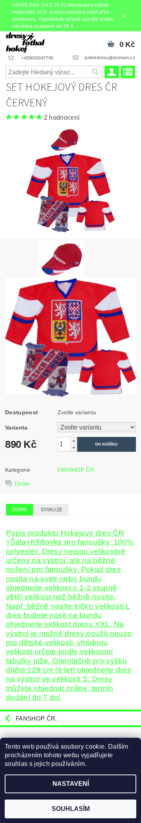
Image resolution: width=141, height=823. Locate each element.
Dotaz (22, 483)
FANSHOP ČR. (77, 470)
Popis (19, 509)
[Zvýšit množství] (73, 440)
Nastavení (70, 783)
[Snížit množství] (73, 447)
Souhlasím (71, 808)
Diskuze (51, 509)
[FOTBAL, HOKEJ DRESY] (25, 41)
